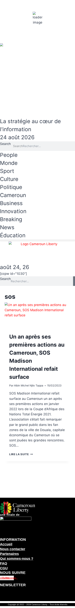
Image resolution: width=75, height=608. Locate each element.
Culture (9, 179)
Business (11, 203)
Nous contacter (12, 549)
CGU (4, 568)
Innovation (13, 211)
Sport (7, 171)
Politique (11, 187)
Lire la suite (21, 454)
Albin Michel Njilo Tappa (28, 385)
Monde (9, 163)
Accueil (6, 544)
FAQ (3, 563)
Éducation (12, 235)
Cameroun (13, 195)
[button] (37, 240)
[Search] (74, 281)
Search (5, 144)
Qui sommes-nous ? (16, 559)
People (9, 155)
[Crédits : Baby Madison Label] (37, 322)
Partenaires (9, 554)
